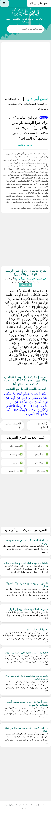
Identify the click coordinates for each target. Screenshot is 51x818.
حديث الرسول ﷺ (39, 3)
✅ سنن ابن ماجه (15, 462)
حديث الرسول (16, 804)
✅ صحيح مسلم (16, 446)
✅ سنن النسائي (41, 462)
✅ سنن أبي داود (41, 454)
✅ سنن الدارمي (16, 470)
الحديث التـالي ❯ (13, 425)
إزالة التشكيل (25, 285)
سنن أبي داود (36, 98)
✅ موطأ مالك (42, 470)
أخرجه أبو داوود (25, 144)
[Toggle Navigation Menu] (4, 3)
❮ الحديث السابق (42, 425)
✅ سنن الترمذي (16, 454)
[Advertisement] (25, 69)
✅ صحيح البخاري (41, 446)
